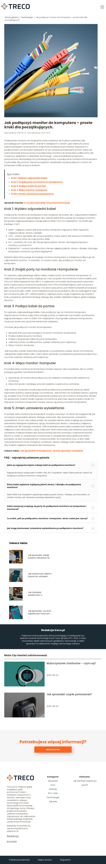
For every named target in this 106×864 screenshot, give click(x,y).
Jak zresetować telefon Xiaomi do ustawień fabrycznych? (40, 575)
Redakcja (13, 836)
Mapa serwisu (45, 859)
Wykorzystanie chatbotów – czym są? (71, 663)
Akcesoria (53, 780)
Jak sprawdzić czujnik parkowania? (69, 694)
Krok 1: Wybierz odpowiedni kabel (29, 178)
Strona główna (12, 17)
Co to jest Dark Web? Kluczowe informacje (47, 202)
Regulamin (65, 859)
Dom (53, 785)
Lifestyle (53, 789)
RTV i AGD (53, 793)
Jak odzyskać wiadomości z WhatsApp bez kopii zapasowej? (38, 594)
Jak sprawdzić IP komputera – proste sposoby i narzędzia (51, 450)
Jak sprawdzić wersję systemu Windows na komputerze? (38, 556)
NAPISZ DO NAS (53, 749)
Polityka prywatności (19, 859)
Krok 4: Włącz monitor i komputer (29, 190)
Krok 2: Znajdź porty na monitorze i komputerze (37, 182)
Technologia (27, 17)
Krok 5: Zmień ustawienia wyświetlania (32, 193)
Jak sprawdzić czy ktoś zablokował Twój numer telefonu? (40, 612)
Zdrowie (53, 801)
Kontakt (12, 841)
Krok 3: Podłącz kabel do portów (28, 186)
